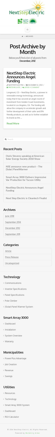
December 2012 (12, 228)
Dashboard (10, 323)
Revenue (9, 370)
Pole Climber (11, 300)
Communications (13, 283)
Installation (10, 329)
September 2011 (12, 234)
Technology (10, 399)
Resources (10, 393)
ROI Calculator (12, 417)
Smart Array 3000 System (17, 405)
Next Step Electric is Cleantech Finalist (26, 198)
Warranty (9, 341)
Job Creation (11, 364)
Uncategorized (12, 263)
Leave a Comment (31, 87)
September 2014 (13, 222)
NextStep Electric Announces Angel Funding (21, 77)
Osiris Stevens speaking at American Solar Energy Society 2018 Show (25, 157)
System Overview (13, 335)
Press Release (14, 87)
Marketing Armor (32, 433)
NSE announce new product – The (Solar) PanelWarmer (24, 168)
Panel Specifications (14, 295)
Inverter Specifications (16, 289)
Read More (13, 123)
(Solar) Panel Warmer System (19, 306)
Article (8, 251)
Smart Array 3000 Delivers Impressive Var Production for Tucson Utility (26, 178)
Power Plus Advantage (15, 358)
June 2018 (9, 216)
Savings (8, 376)
